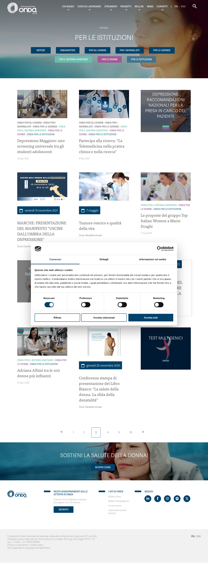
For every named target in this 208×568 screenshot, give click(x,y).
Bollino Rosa (114, 496)
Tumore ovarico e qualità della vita (100, 225)
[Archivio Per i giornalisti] (20, 92)
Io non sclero (115, 505)
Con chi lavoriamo (89, 6)
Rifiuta (57, 317)
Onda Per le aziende (45, 126)
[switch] (85, 304)
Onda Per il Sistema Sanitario (159, 205)
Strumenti (110, 6)
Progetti (125, 6)
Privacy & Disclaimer (17, 545)
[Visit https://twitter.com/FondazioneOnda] (187, 498)
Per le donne (109, 59)
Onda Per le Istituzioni (41, 134)
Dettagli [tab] (104, 259)
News (150, 6)
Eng (183, 6)
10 (131, 432)
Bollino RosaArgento (118, 501)
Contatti (162, 6)
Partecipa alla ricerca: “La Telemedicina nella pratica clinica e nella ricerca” (101, 146)
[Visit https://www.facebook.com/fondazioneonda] (157, 498)
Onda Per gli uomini (29, 122)
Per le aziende (161, 50)
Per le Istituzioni (141, 59)
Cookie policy (36, 545)
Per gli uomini (97, 50)
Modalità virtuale (93, 235)
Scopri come (103, 467)
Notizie (41, 50)
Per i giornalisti (130, 50)
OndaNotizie (67, 50)
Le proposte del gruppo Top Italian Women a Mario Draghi (164, 220)
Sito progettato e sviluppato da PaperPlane (28, 548)
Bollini (139, 6)
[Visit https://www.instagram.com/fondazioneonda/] (167, 498)
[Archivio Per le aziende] (20, 94)
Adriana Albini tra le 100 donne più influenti (38, 373)
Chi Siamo (68, 6)
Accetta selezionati (104, 317)
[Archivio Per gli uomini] (20, 91)
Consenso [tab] (55, 259)
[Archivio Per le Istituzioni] (20, 99)
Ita (176, 6)
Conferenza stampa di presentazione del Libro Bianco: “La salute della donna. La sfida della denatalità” (99, 389)
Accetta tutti (151, 317)
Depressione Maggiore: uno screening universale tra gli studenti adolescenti (41, 146)
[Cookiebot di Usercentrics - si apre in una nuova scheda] (159, 248)
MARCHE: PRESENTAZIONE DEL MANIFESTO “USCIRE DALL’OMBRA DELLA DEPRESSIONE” (41, 230)
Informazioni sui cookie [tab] (152, 259)
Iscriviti (63, 509)
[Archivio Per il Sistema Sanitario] (20, 95)
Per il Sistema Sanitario (73, 59)
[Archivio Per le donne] (20, 97)
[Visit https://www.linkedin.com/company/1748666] (148, 498)
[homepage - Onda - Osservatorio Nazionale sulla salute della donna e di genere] (23, 8)
